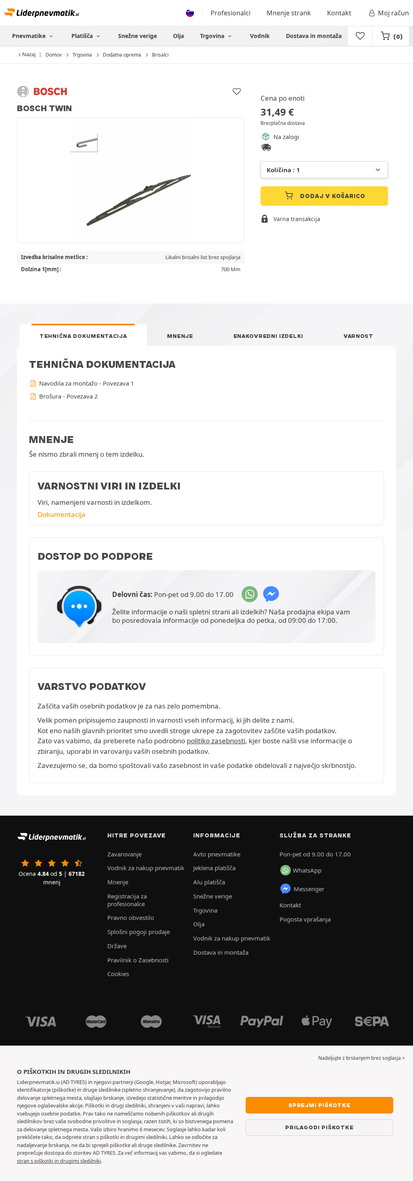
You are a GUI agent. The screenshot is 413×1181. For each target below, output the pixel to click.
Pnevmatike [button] (29, 36)
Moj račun (393, 12)
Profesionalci (230, 12)
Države (117, 946)
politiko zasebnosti (216, 740)
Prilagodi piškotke (319, 1127)
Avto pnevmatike (216, 854)
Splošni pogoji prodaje (138, 932)
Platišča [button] (82, 36)
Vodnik (260, 36)
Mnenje (180, 336)
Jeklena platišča (214, 868)
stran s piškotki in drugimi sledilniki (59, 1160)
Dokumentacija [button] (62, 514)
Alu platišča (209, 882)
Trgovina (213, 36)
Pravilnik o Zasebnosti (138, 960)
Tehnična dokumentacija (83, 336)
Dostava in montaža (314, 36)
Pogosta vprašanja (305, 919)
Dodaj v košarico (332, 196)
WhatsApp (307, 870)
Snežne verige (137, 36)
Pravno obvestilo (130, 917)
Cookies (118, 974)
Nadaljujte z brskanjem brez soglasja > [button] (361, 1057)
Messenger (309, 889)
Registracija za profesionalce (127, 900)
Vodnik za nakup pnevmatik (145, 868)
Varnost (358, 336)
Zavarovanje (124, 854)
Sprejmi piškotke (319, 1105)
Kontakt (339, 12)
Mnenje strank (289, 12)
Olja (178, 36)
